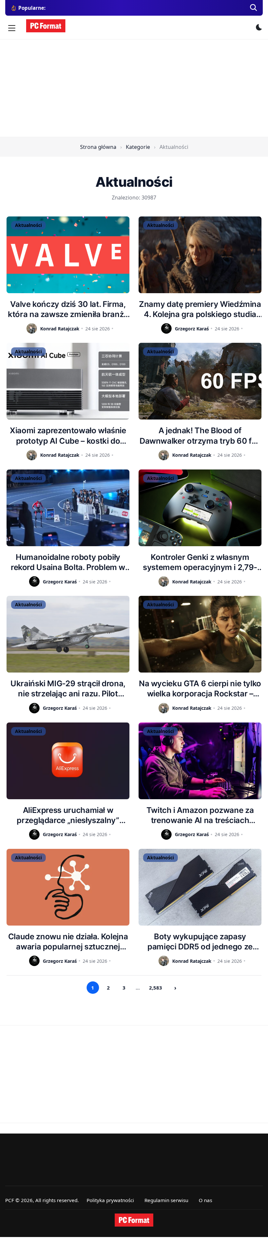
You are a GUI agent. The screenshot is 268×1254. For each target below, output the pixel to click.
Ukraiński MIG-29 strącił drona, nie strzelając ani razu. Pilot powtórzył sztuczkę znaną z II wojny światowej (68, 689)
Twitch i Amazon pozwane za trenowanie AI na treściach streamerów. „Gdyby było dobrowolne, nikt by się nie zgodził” (200, 815)
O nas (205, 1200)
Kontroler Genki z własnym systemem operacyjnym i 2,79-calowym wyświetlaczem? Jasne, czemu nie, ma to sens (200, 562)
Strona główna (98, 147)
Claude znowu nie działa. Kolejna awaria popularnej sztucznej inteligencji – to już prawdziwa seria (68, 942)
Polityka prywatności (110, 1200)
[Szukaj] (254, 8)
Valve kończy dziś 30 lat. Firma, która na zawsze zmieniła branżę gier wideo (68, 309)
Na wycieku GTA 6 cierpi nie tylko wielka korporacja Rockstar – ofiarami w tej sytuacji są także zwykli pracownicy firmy (200, 689)
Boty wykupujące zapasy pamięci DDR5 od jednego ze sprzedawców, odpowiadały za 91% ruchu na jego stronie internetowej (199, 942)
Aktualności (28, 225)
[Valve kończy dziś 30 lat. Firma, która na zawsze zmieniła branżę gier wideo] (68, 254)
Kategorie (138, 147)
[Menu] (11, 28)
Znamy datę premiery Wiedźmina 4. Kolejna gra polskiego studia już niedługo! (200, 309)
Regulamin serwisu (166, 1200)
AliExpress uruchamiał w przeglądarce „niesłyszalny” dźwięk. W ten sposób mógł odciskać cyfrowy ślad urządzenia (68, 815)
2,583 (155, 987)
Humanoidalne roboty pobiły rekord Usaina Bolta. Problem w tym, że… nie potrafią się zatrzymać (68, 562)
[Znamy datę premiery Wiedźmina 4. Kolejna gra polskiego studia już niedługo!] (200, 254)
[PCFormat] (134, 1220)
